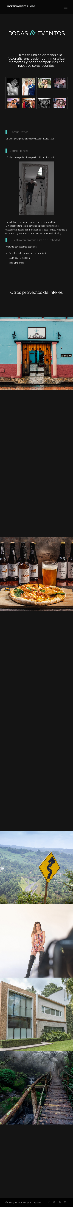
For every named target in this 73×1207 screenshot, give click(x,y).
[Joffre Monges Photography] (30, 7)
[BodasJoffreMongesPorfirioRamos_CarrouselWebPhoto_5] (60, 87)
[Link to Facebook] (49, 1202)
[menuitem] (66, 7)
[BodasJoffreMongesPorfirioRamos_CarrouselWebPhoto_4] (13, 103)
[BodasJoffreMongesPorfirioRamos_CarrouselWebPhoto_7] (28, 87)
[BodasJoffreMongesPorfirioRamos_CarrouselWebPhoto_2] (44, 103)
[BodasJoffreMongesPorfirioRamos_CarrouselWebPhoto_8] (13, 87)
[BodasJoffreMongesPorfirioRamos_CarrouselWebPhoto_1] (60, 103)
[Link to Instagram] (54, 1202)
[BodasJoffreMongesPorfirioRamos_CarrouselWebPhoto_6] (44, 87)
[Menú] (66, 7)
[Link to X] (65, 1202)
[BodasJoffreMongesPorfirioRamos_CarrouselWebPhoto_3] (28, 103)
